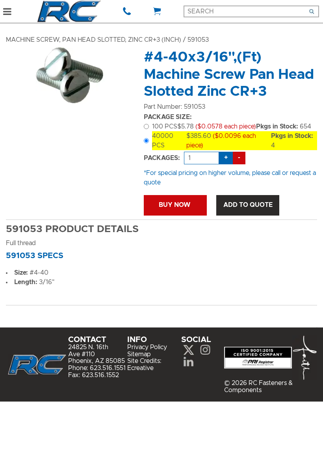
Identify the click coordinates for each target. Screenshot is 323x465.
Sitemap (139, 354)
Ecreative (140, 368)
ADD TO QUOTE (248, 205)
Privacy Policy (147, 347)
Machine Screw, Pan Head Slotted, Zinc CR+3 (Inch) (93, 40)
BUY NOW (175, 205)
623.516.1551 (108, 368)
